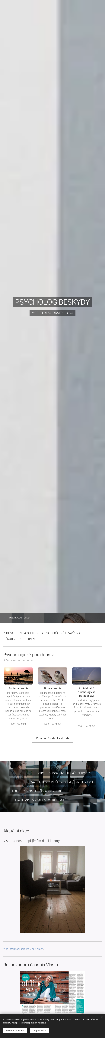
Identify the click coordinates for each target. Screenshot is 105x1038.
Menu (99, 618)
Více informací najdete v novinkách (23, 948)
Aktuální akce (16, 830)
